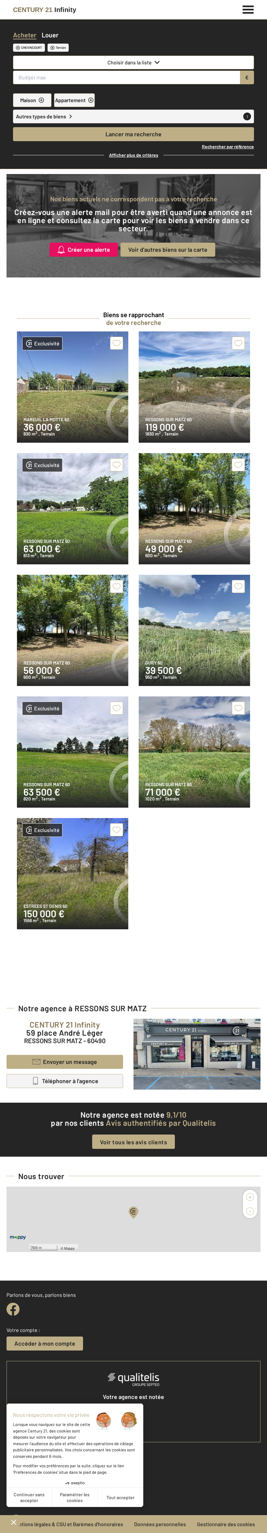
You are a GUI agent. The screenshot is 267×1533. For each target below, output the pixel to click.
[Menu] (248, 9)
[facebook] (13, 1309)
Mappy (69, 1248)
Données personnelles (160, 1524)
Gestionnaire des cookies (226, 1524)
